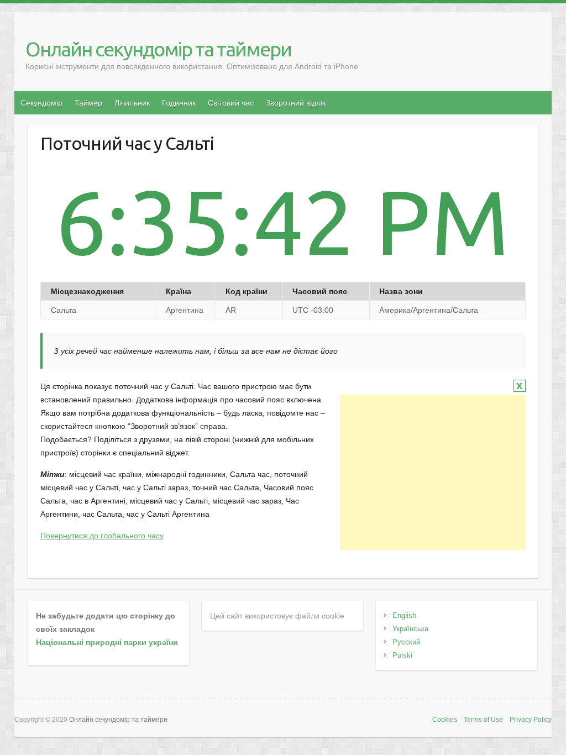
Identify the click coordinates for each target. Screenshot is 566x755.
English (404, 615)
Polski (402, 655)
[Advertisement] (433, 472)
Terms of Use (483, 719)
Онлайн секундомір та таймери (158, 49)
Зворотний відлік (296, 102)
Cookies (444, 719)
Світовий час (231, 102)
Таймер (88, 102)
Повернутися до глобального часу (102, 535)
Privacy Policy (531, 719)
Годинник (179, 102)
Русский (406, 642)
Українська (410, 629)
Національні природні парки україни (107, 642)
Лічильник (132, 102)
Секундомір (41, 102)
